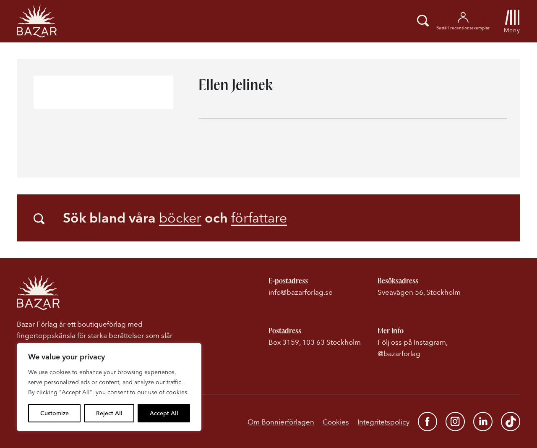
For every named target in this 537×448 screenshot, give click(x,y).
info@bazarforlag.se (300, 292)
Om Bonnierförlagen (281, 421)
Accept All (164, 413)
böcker (180, 218)
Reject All (109, 413)
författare (259, 218)
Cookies (336, 421)
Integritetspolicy (383, 421)
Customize (54, 413)
